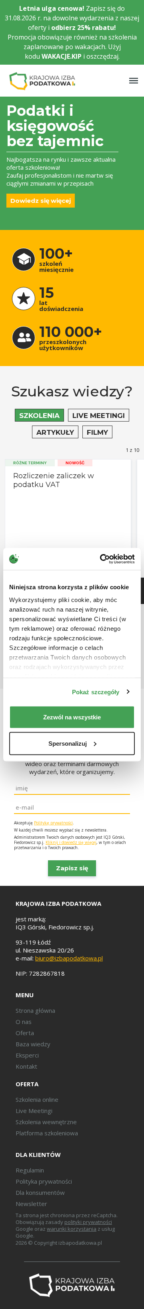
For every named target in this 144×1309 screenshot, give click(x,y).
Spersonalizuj (67, 743)
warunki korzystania (71, 1228)
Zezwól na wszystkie (72, 717)
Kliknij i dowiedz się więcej (71, 842)
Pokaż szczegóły (96, 691)
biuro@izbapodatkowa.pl (69, 958)
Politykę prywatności (53, 823)
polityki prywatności (88, 1222)
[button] (39, 415)
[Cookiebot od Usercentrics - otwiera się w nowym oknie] (101, 559)
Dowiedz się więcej (40, 200)
